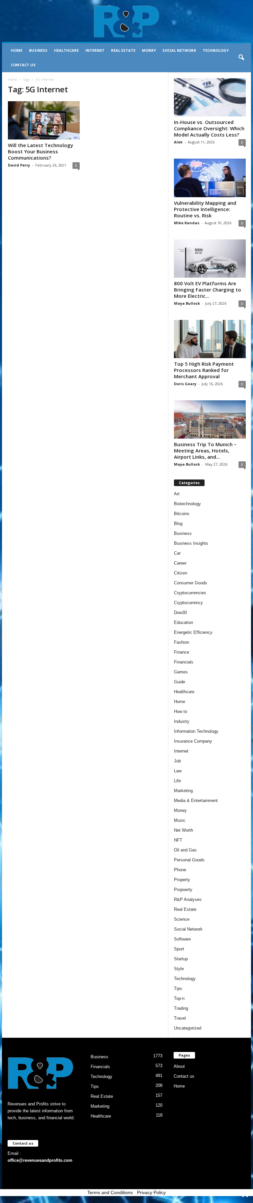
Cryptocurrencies (190, 592)
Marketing (183, 790)
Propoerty (183, 889)
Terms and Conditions (110, 1192)
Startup (181, 958)
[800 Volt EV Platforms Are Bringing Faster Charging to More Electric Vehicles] (210, 258)
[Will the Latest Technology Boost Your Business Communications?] (44, 120)
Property (182, 879)
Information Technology (196, 731)
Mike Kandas (186, 222)
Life (177, 780)
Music (179, 820)
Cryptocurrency (188, 602)
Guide (179, 681)
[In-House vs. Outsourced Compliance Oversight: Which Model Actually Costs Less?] (210, 97)
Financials (183, 662)
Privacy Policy (151, 1192)
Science (181, 919)
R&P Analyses (188, 899)
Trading (181, 1008)
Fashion (181, 642)
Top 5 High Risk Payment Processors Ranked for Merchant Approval (204, 370)
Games (181, 671)
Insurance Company (193, 741)
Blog (178, 523)
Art (177, 493)
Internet (94, 50)
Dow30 (180, 612)
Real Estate (123, 50)
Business (38, 50)
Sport (179, 948)
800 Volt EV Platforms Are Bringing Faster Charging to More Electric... (207, 289)
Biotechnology (187, 503)
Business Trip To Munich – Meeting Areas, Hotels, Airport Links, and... (205, 450)
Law (178, 770)
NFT (178, 840)
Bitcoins (181, 513)
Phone (180, 869)
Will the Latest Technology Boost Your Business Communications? (40, 151)
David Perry (19, 165)
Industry (181, 721)
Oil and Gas (185, 850)
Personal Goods (189, 859)
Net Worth (183, 830)
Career (180, 563)
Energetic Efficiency (193, 632)
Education (183, 622)
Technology (216, 50)
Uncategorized (187, 1028)
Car (177, 553)
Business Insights (191, 543)
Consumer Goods (190, 582)
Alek (178, 141)
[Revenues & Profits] (126, 21)
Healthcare (66, 50)
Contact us (23, 64)
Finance (181, 652)
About (179, 1066)
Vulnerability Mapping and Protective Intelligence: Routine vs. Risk (205, 209)
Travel (180, 1018)
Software (182, 939)
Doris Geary (185, 383)
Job (177, 760)
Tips (178, 988)
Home (16, 50)
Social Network (179, 50)
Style (179, 968)
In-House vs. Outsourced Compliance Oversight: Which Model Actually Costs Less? (209, 128)
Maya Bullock (187, 303)
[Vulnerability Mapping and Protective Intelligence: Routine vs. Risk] (210, 178)
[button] (241, 57)
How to (180, 711)
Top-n (179, 998)
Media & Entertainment (196, 800)
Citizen (180, 573)
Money (149, 50)
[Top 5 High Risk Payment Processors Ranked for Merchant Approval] (210, 339)
